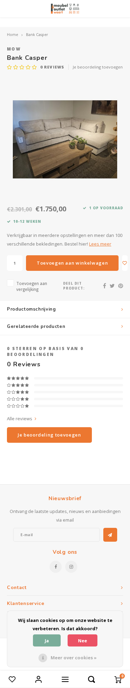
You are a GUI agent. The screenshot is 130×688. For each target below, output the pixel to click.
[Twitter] (112, 286)
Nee (82, 640)
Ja (47, 640)
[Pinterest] (120, 286)
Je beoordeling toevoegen (98, 67)
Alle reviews (19, 418)
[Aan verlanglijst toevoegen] (125, 263)
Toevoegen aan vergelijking (31, 286)
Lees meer (100, 244)
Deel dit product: (74, 286)
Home (12, 34)
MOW (14, 49)
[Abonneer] (110, 535)
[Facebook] (104, 286)
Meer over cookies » (74, 657)
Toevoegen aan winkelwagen (72, 263)
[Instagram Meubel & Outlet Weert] (71, 567)
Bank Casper (37, 34)
